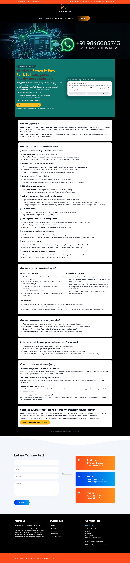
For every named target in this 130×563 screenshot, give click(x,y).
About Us (49, 19)
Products (58, 19)
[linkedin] (72, 1)
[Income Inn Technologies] (65, 12)
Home (41, 19)
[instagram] (78, 1)
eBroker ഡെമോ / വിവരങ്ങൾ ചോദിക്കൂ (35, 422)
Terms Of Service (56, 536)
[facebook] (70, 1)
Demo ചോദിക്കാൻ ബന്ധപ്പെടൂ (29, 105)
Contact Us (68, 19)
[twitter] (75, 1)
